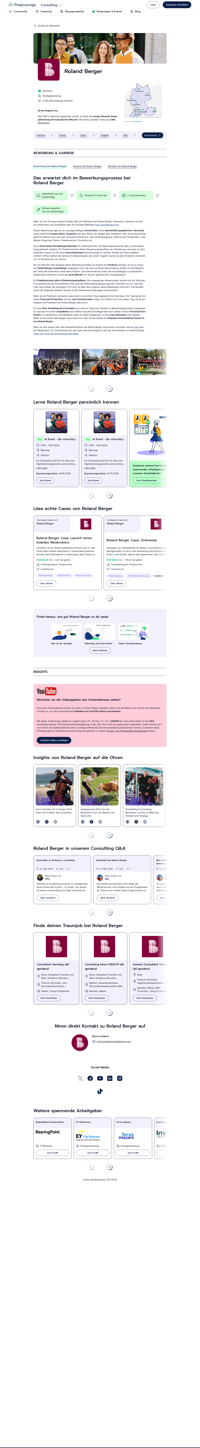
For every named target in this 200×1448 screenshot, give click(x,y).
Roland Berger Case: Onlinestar (132, 540)
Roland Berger (45, 523)
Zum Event (45, 480)
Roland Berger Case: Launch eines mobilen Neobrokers (64, 540)
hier (136, 327)
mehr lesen (41, 468)
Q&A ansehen (47, 897)
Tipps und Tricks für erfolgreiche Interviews (55, 333)
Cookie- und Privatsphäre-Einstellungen (127, 731)
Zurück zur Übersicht (49, 25)
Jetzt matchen (100, 650)
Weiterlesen (44, 122)
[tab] (50, 165)
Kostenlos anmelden (177, 4)
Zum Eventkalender (146, 480)
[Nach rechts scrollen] (109, 389)
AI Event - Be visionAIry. (57, 439)
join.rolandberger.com (107, 224)
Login (153, 4)
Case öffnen (46, 583)
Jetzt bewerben (48, 998)
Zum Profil (52, 1152)
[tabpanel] (100, 255)
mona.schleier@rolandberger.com (114, 1041)
